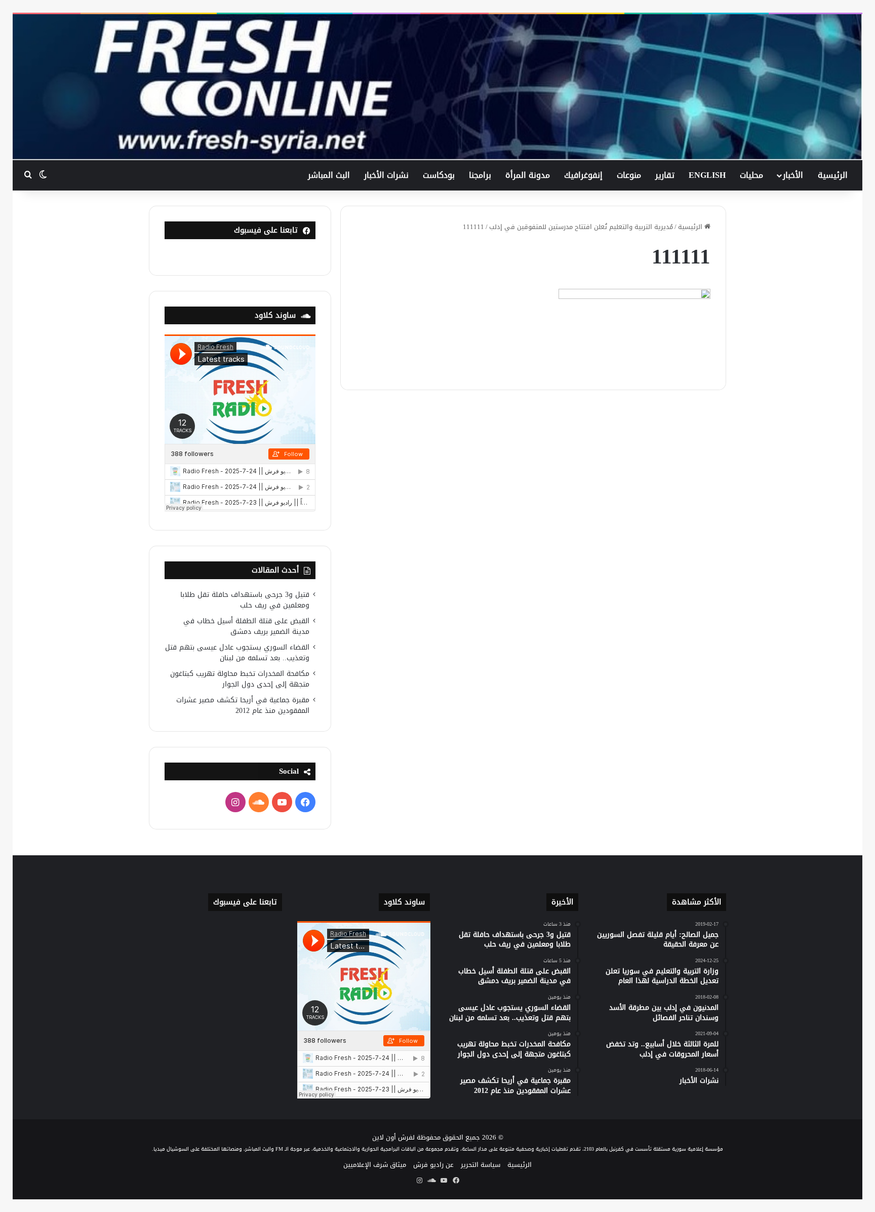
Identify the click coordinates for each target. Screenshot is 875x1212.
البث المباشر (329, 175)
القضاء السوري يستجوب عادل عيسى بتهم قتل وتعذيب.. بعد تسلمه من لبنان (237, 652)
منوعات (629, 175)
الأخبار (793, 175)
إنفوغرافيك (583, 175)
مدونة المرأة (527, 175)
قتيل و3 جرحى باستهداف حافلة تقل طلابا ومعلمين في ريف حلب (244, 600)
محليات (751, 175)
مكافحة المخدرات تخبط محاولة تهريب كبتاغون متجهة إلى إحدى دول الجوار (239, 679)
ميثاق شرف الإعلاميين (374, 1164)
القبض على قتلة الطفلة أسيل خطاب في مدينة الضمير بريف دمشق (246, 626)
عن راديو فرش (433, 1164)
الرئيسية (833, 175)
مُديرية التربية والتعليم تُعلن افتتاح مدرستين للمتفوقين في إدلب (581, 226)
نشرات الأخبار (386, 175)
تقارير (664, 175)
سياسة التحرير (480, 1164)
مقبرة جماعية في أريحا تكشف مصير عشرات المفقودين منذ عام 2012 (242, 705)
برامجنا (480, 175)
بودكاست (439, 175)
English (707, 175)
